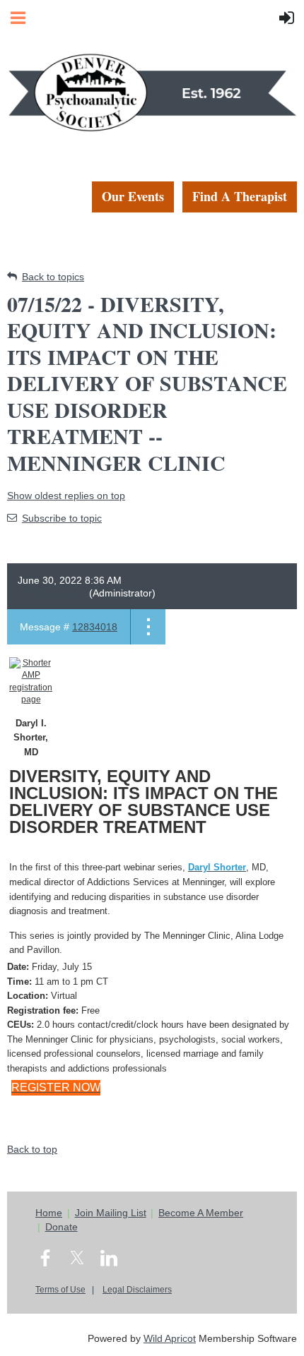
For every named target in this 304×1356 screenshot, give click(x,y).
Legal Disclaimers (137, 1290)
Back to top (32, 1149)
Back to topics (53, 276)
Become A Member (200, 1212)
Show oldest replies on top (66, 495)
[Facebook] (45, 1258)
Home (48, 1212)
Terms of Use (60, 1290)
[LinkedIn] (109, 1258)
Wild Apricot (170, 1338)
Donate (61, 1226)
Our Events (133, 196)
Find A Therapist (239, 196)
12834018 (94, 626)
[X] (77, 1258)
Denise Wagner (52, 593)
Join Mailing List (110, 1212)
